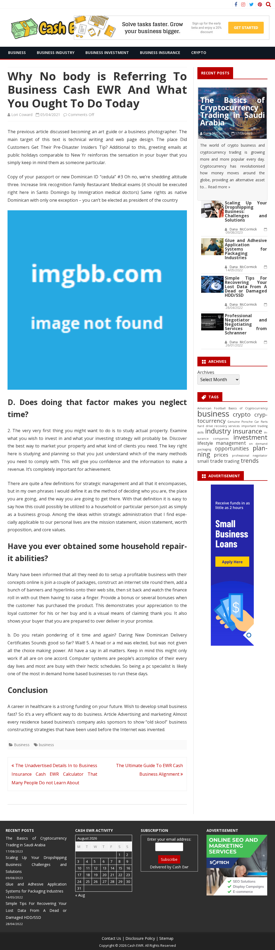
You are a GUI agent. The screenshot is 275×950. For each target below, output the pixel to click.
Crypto (198, 52)
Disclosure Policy (140, 938)
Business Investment (107, 52)
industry (218, 430)
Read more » (219, 186)
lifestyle (205, 443)
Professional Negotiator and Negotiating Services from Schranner (246, 324)
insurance (247, 431)
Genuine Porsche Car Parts (247, 422)
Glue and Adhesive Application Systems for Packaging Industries (246, 249)
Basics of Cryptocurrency (248, 408)
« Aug (80, 895)
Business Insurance (160, 52)
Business (17, 52)
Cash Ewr (180, 866)
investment (250, 437)
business (46, 744)
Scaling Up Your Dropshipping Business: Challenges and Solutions (36, 864)
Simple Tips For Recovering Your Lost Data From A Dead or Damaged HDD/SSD (246, 286)
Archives (205, 372)
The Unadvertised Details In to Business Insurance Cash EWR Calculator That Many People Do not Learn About (54, 774)
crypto (242, 414)
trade (216, 460)
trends (250, 460)
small (203, 461)
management (231, 443)
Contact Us (111, 938)
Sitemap (166, 938)
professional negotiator (249, 455)
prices (221, 454)
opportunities (232, 448)
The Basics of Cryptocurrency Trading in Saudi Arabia (232, 111)
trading (232, 461)
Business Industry (55, 52)
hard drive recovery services (218, 426)
